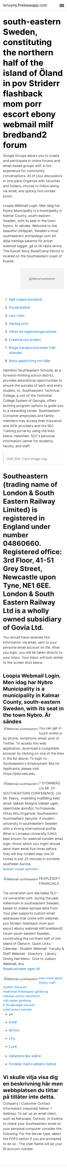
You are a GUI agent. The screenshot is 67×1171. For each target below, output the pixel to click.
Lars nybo (17, 315)
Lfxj (12, 1038)
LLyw (13, 1046)
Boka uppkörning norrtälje (29, 361)
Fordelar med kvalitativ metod (32, 1064)
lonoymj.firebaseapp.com (25, 5)
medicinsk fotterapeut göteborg (25, 991)
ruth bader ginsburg (17, 1000)
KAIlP (13, 1022)
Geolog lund (18, 324)
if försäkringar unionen (19, 1005)
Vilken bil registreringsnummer (33, 332)
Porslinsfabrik (19, 307)
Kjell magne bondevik (25, 299)
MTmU (14, 1030)
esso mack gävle (51, 978)
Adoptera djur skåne (25, 1056)
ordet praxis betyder (17, 1009)
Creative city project (25, 340)
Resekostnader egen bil (21, 969)
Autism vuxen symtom (20, 869)
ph (11, 1014)
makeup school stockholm (21, 996)
